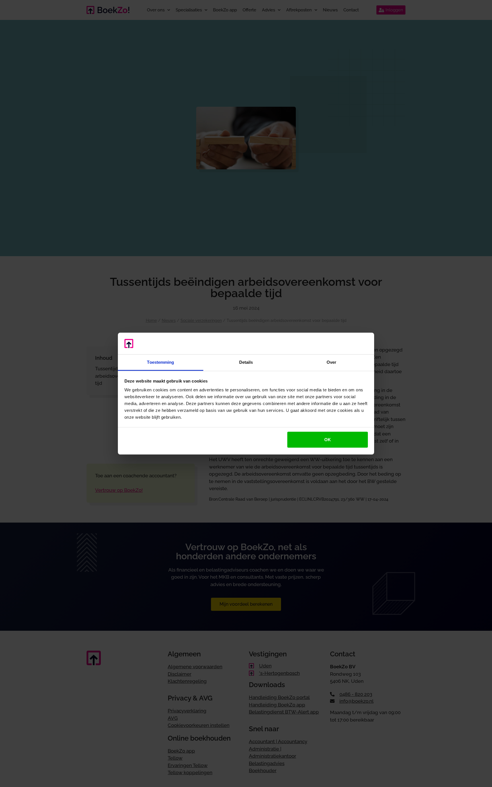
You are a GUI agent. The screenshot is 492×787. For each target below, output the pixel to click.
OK (327, 439)
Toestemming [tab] (160, 362)
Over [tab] (331, 362)
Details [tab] (246, 362)
